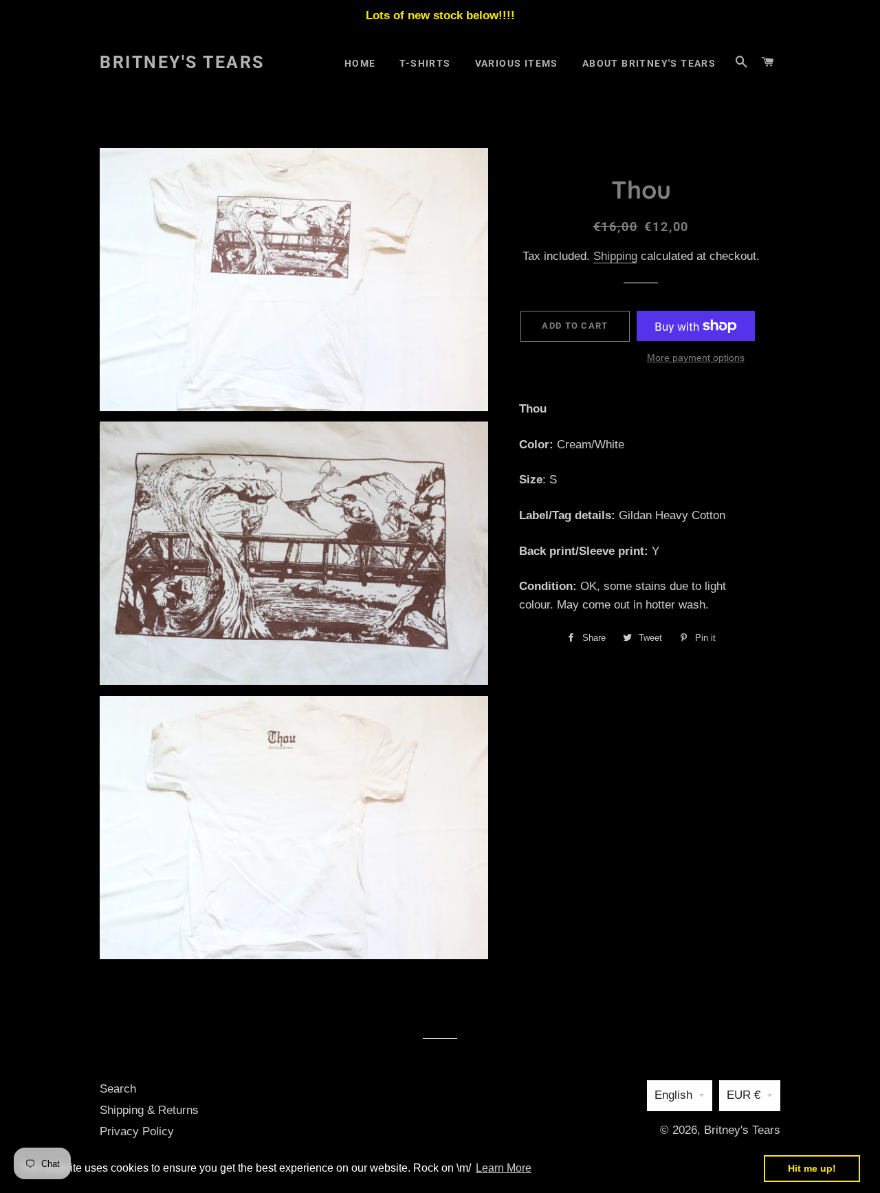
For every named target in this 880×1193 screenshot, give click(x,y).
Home (360, 63)
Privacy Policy (137, 1131)
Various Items (516, 63)
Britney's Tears (182, 62)
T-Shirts (424, 63)
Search (118, 1088)
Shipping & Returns (149, 1110)
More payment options (696, 357)
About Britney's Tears (649, 63)
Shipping (615, 256)
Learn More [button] (503, 1168)
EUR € (743, 1095)
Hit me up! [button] (812, 1168)
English (673, 1095)
